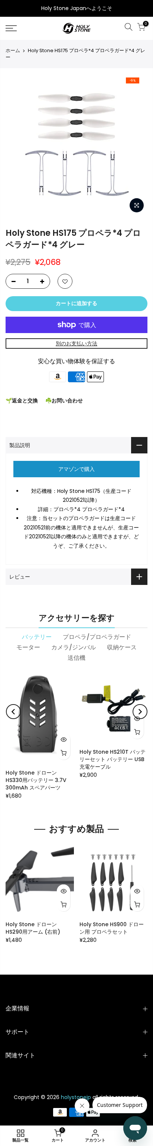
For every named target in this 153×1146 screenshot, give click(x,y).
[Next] (140, 711)
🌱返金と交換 (22, 400)
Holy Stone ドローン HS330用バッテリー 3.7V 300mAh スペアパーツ (36, 780)
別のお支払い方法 (76, 343)
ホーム (13, 50)
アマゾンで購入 (76, 469)
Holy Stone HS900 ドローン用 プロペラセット (111, 928)
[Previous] (13, 711)
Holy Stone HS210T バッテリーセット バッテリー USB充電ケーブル (112, 759)
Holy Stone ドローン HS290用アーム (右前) (33, 928)
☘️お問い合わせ (64, 400)
